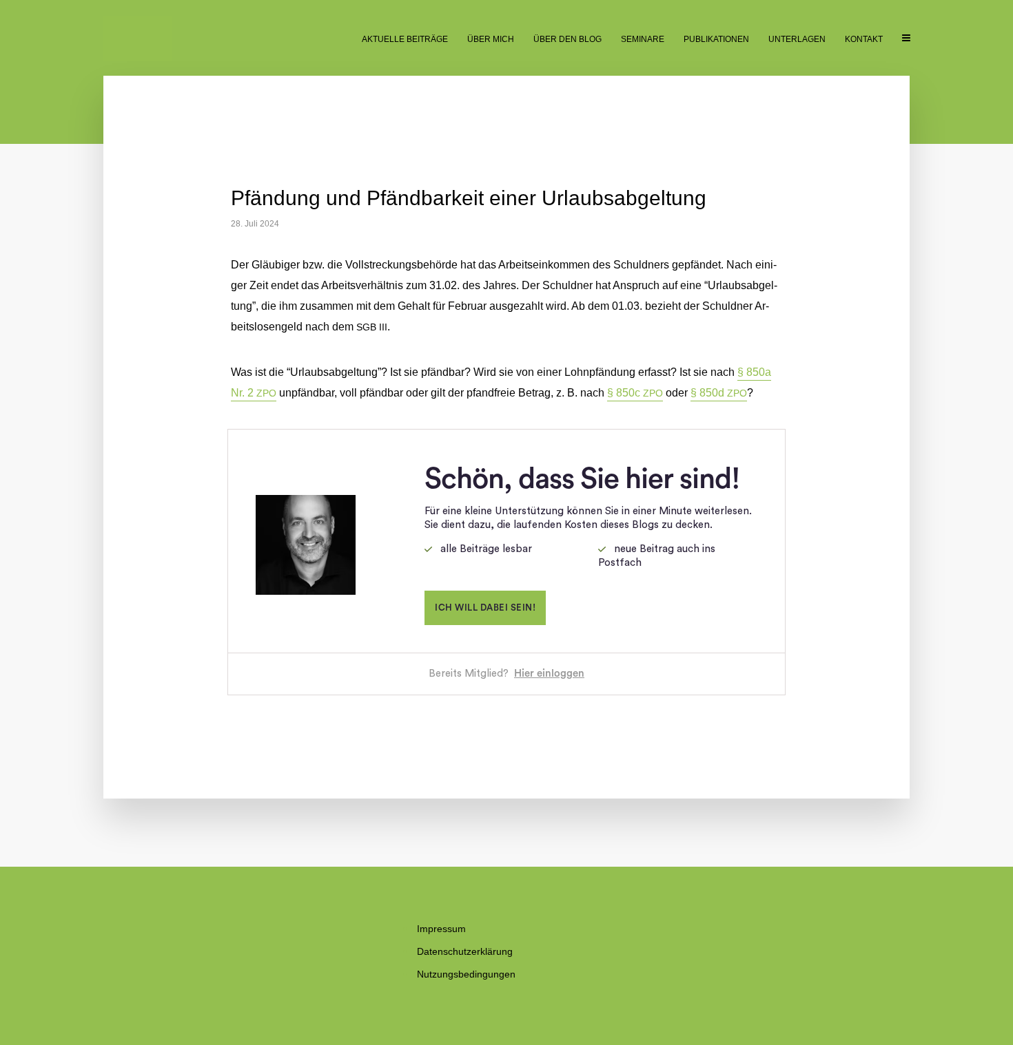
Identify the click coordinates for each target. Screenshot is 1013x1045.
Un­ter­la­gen (797, 39)
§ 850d (718, 393)
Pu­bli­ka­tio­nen (716, 39)
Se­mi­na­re (642, 39)
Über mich (490, 39)
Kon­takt (864, 39)
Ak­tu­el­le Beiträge (405, 39)
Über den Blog (567, 39)
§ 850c (635, 393)
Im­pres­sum (441, 928)
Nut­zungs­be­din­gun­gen (466, 974)
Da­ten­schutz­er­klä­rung (465, 951)
